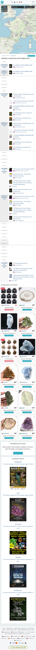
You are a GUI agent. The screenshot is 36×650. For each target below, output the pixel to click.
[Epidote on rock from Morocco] (27, 321)
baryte (5, 382)
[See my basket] (17, 2)
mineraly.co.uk (16, 636)
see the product (9, 309)
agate (23, 305)
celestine (6, 331)
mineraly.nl (22, 638)
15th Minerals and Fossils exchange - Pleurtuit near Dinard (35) (23, 270)
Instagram (21, 632)
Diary (3, 55)
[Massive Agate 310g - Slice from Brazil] (27, 295)
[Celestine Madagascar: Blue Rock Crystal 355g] (27, 372)
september (13, 55)
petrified (6, 433)
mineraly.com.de (27, 636)
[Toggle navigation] (33, 2)
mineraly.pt (31, 638)
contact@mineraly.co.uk (12, 633)
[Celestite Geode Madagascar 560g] (9, 321)
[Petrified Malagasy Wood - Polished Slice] (9, 423)
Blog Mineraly (6, 632)
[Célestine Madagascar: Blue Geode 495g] (27, 347)
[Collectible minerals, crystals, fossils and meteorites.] (2, 2)
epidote (23, 331)
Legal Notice (9, 628)
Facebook (14, 632)
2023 (8, 55)
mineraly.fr (6, 636)
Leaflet (21, 53)
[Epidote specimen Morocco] (9, 398)
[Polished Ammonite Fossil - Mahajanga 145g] (9, 347)
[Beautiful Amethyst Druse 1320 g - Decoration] (27, 423)
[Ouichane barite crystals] (9, 372)
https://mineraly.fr (25, 633)
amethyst (6, 305)
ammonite (6, 356)
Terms (3, 628)
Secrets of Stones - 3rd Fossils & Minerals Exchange (22, 175)
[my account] (14, 2)
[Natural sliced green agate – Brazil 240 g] (27, 398)
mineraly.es (13, 638)
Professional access (12, 629)
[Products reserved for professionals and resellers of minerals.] (15, 305)
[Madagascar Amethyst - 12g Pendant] (9, 295)
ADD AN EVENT (18, 453)
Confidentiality (16, 628)
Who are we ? (24, 628)
